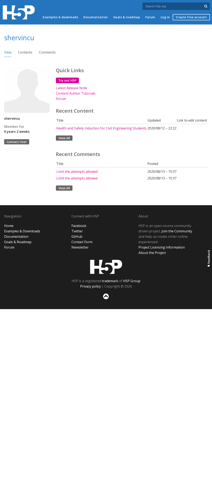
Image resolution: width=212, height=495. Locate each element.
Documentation (95, 17)
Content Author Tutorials (75, 93)
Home (8, 225)
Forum (150, 17)
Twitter (77, 231)
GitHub (76, 236)
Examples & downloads (60, 17)
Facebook (78, 225)
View (7, 52)
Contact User (17, 142)
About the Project (152, 252)
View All (64, 138)
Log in (165, 17)
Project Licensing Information (162, 247)
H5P (106, 267)
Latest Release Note (71, 88)
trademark (110, 281)
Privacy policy (90, 286)
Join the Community (176, 231)
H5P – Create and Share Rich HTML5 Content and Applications (18, 12)
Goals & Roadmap (17, 242)
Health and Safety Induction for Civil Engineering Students (101, 128)
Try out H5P (67, 80)
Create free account (191, 17)
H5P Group (131, 281)
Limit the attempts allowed (77, 171)
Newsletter (80, 247)
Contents (25, 52)
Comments (47, 52)
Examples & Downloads (22, 231)
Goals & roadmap (126, 17)
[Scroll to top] (106, 300)
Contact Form (81, 242)
